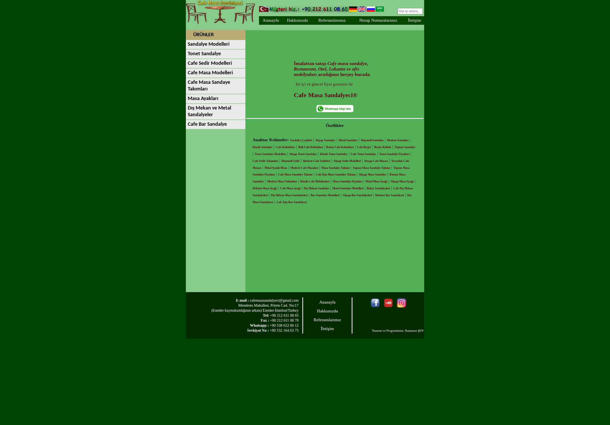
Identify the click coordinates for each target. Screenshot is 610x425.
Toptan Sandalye (405, 147)
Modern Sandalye (398, 140)
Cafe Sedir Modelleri (210, 63)
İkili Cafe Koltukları (310, 147)
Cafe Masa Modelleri (210, 73)
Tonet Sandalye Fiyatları (394, 154)
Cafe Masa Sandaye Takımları (209, 86)
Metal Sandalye (348, 140)
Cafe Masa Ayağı (290, 188)
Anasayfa (271, 20)
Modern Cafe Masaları (304, 168)
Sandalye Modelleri (208, 44)
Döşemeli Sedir (290, 161)
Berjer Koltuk (382, 147)
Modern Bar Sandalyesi (389, 195)
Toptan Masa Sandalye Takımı (371, 168)
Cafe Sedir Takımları (265, 161)
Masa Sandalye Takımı (335, 168)
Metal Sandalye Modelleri (347, 188)
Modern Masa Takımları (282, 181)
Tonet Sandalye (204, 54)
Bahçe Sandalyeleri (378, 188)
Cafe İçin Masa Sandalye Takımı (336, 174)
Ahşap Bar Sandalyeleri (357, 195)
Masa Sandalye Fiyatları (347, 181)
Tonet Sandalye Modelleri (270, 154)
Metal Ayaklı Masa (275, 168)
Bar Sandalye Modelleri (325, 195)
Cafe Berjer (364, 147)
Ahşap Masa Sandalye (372, 174)
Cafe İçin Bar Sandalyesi (291, 202)
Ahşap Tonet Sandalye (303, 154)
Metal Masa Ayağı (376, 181)
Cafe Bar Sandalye (207, 124)
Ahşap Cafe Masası (376, 161)
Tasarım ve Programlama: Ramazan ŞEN (397, 330)
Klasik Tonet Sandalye (333, 154)
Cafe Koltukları (285, 147)
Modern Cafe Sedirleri (316, 161)
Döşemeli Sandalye (372, 140)
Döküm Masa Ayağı (265, 188)
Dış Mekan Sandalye (316, 188)
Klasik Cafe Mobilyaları (314, 181)
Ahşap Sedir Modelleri (347, 161)
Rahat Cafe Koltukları (340, 147)
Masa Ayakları (203, 98)
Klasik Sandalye (262, 147)
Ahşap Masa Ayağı (402, 181)
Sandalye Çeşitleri (301, 140)
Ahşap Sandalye (325, 140)
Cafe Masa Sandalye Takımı (295, 174)
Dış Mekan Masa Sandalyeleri (289, 195)
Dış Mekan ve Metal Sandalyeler (209, 111)
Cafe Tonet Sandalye (363, 154)
